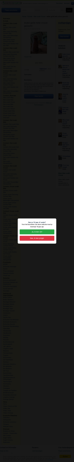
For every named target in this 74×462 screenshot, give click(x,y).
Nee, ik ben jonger (37, 238)
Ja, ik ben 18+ (37, 232)
